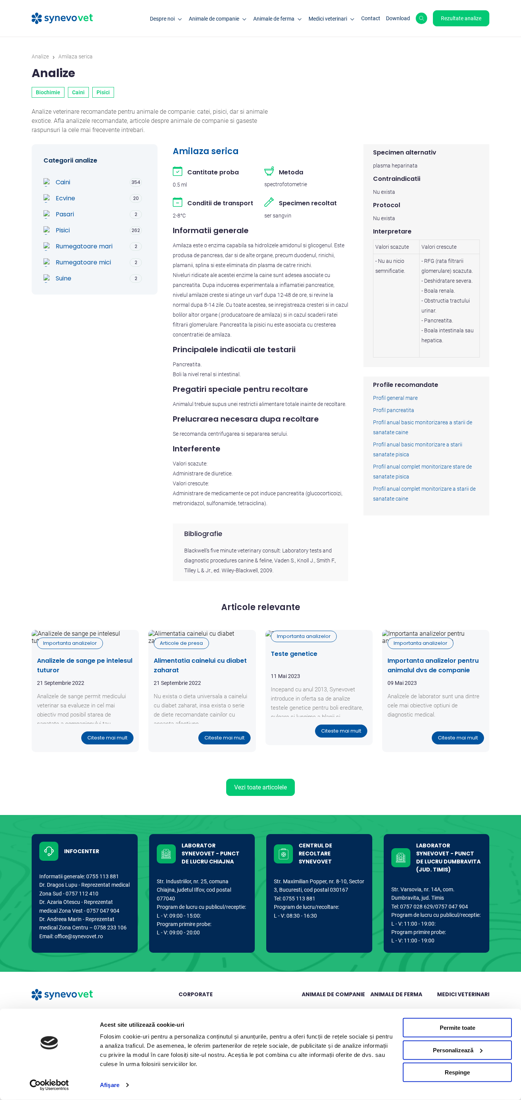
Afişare (109, 1085)
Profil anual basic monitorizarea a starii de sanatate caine (422, 427)
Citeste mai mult (107, 737)
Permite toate (457, 1027)
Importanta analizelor (70, 643)
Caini (78, 92)
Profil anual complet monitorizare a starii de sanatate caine (424, 494)
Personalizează (453, 1050)
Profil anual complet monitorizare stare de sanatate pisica (422, 472)
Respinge (457, 1072)
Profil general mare (395, 398)
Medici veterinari (328, 19)
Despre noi (162, 19)
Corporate (195, 994)
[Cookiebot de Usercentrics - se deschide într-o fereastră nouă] (49, 1085)
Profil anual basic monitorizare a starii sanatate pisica (417, 449)
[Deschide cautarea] (421, 18)
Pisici (103, 92)
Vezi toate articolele (260, 787)
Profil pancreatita (393, 410)
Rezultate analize (461, 18)
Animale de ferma (273, 19)
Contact (370, 18)
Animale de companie (214, 19)
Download (398, 18)
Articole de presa (181, 643)
